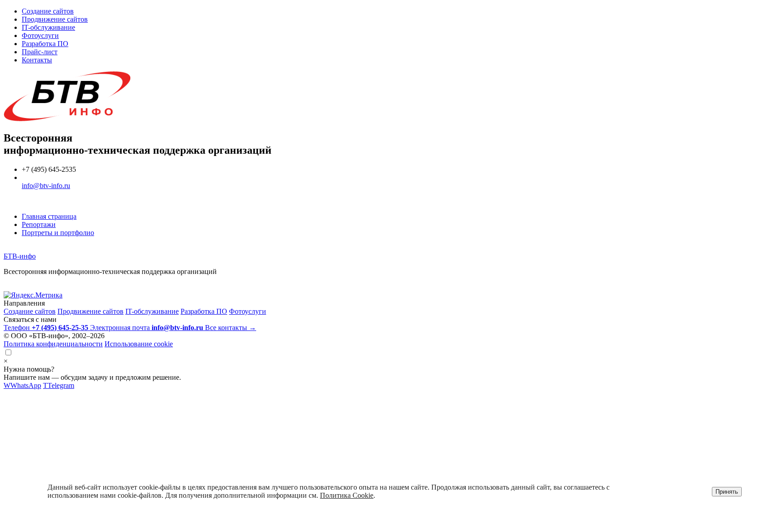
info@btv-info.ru (46, 185)
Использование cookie (139, 344)
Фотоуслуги (40, 35)
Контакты (37, 60)
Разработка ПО (45, 43)
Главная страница (49, 216)
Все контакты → (230, 327)
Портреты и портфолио (58, 232)
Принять (726, 491)
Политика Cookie (346, 495)
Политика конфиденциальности (53, 344)
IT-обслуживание (48, 27)
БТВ (20, 256)
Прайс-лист (39, 52)
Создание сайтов (48, 11)
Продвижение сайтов (55, 19)
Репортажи (39, 224)
